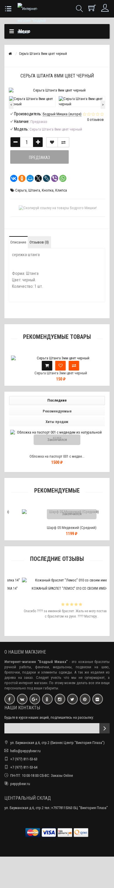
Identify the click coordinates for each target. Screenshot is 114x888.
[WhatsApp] (61, 178)
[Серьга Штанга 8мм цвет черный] (32, 101)
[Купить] (43, 366)
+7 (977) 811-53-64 (23, 767)
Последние (57, 400)
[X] (36, 178)
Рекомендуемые (57, 411)
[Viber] (53, 178)
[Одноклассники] (20, 178)
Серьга (21, 190)
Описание (18, 242)
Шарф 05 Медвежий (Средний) (60, 527)
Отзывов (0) (39, 242)
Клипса (61, 190)
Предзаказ (39, 157)
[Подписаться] (104, 728)
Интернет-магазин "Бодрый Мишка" (36, 661)
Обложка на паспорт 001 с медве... (57, 456)
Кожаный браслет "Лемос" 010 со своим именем (60, 588)
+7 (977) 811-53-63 (23, 759)
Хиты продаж (57, 422)
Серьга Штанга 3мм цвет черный (57, 373)
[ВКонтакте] (12, 178)
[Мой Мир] (28, 178)
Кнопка (47, 190)
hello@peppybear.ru (25, 751)
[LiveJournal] (44, 178)
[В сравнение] (63, 142)
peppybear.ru (20, 784)
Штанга (34, 190)
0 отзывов (95, 119)
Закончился (57, 439)
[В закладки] (52, 142)
